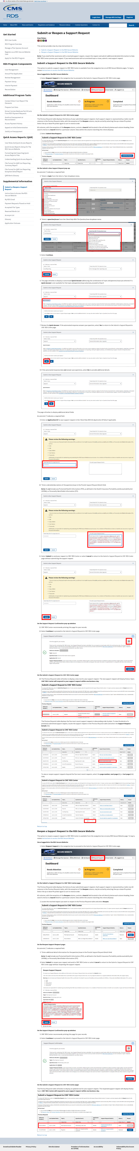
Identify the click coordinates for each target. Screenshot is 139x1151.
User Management (11, 70)
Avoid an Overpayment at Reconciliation (14, 118)
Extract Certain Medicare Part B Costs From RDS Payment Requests (18, 112)
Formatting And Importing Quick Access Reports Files (17, 154)
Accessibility (98, 1147)
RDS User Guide (10, 40)
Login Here (96, 17)
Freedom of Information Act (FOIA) (80, 1147)
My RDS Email (10, 199)
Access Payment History (13, 123)
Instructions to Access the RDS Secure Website (16, 194)
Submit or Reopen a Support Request (16, 188)
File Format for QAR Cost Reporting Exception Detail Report (17, 170)
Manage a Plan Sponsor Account (16, 48)
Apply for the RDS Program (15, 58)
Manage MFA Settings (113, 17)
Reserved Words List (12, 211)
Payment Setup (10, 81)
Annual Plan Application (13, 74)
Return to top (42, 826)
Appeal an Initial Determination (16, 127)
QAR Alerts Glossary (12, 175)
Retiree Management (12, 78)
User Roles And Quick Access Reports (18, 143)
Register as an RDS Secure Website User (17, 53)
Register (129, 17)
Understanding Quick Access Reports (18, 159)
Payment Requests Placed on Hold (17, 203)
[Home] (13, 10)
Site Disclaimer (54, 1147)
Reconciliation (10, 89)
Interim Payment (11, 85)
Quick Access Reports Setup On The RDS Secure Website (18, 148)
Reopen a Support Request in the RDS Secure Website (59, 52)
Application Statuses (12, 223)
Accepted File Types (12, 207)
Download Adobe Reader (12, 1147)
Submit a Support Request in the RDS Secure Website (59, 50)
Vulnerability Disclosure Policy (125, 1147)
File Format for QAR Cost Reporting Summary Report (17, 164)
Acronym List (9, 215)
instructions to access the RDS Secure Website (58, 70)
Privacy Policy (31, 1147)
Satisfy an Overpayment (13, 131)
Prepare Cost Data (11, 107)
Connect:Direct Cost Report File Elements (16, 102)
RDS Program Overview (13, 44)
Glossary (8, 219)
